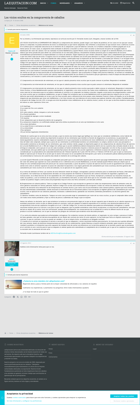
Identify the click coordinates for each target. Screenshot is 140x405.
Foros (50, 353)
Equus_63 (9, 20)
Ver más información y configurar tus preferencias (24, 401)
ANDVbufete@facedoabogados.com (63, 233)
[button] (47, 3)
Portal (51, 349)
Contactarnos (53, 357)
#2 (134, 243)
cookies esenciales (19, 397)
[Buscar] (133, 3)
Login (95, 349)
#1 (134, 35)
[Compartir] (130, 35)
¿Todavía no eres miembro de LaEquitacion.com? (44, 281)
